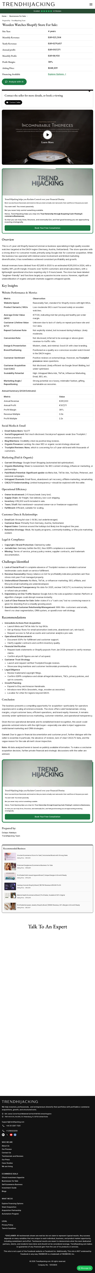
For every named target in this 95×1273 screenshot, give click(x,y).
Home (4, 16)
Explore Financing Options (12, 1203)
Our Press (6, 1160)
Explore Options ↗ (57, 74)
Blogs (4, 1191)
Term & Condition (9, 1228)
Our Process (7, 1149)
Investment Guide (9, 1188)
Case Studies (7, 1163)
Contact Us (6, 1153)
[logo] (20, 1102)
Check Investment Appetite (13, 1177)
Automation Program (10, 1214)
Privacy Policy (7, 1225)
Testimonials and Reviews (12, 1156)
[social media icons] (3, 1134)
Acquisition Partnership (11, 1210)
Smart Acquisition (9, 1207)
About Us (5, 1146)
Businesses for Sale (18, 16)
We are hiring (7, 1166)
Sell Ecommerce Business (12, 1184)
